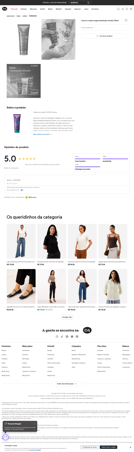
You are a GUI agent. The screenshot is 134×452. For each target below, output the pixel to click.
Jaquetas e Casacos (29, 371)
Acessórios (126, 367)
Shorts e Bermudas (53, 363)
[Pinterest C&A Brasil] (67, 336)
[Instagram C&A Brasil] (57, 336)
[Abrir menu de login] (122, 9)
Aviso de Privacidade (35, 450)
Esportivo (78, 9)
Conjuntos (50, 354)
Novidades (95, 9)
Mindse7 (59, 9)
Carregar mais (67, 317)
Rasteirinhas (76, 359)
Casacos (5, 367)
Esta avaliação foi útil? (13, 190)
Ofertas (13, 9)
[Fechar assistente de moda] (35, 424)
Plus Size (101, 346)
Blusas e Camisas (103, 354)
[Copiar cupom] (88, 2)
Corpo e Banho (127, 363)
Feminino (24, 9)
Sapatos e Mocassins (79, 354)
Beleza (50, 9)
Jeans (86, 9)
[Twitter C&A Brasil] (72, 336)
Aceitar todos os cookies (109, 447)
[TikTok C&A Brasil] (62, 336)
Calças (4, 354)
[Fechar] (130, 447)
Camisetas (25, 350)
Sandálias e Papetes (78, 363)
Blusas (4, 350)
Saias (3, 363)
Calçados (68, 9)
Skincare (125, 359)
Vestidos (4, 359)
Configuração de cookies (89, 447)
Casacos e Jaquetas (104, 359)
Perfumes (125, 350)
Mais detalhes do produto (42, 134)
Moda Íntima (6, 375)
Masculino (33, 9)
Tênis (73, 367)
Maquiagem (126, 354)
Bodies (49, 350)
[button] (118, 9)
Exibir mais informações (65, 384)
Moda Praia (5, 371)
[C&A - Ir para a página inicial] (5, 9)
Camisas (25, 354)
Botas (74, 350)
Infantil (42, 9)
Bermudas (25, 359)
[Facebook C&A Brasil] (77, 336)
